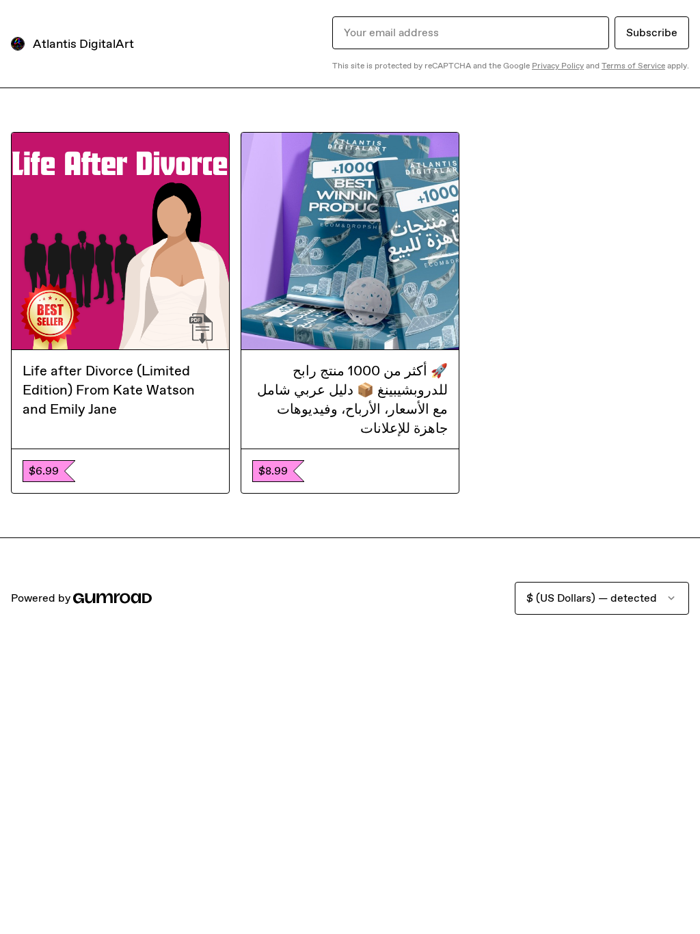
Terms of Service (633, 65)
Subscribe (651, 32)
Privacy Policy (558, 65)
